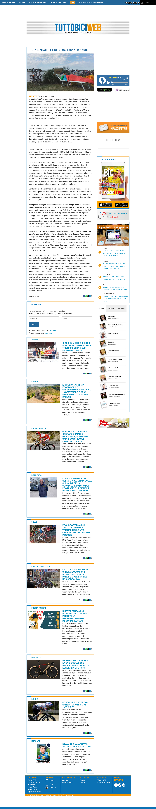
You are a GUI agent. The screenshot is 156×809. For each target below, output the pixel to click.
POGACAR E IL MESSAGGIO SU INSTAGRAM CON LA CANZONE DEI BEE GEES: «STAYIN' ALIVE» (114, 253)
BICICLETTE (36, 657)
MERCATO (35, 741)
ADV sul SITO (101, 780)
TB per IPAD (32, 780)
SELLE (34, 522)
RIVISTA (12, 2)
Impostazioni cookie (34, 791)
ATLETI (31, 2)
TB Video (83, 780)
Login (146, 2)
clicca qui (52, 330)
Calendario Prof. (67, 782)
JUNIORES (35, 340)
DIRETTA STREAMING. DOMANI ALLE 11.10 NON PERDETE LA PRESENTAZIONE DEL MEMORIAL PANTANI (74, 616)
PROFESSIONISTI (38, 428)
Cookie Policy (32, 789)
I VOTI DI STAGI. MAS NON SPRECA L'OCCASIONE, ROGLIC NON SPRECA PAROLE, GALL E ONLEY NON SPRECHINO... (75, 574)
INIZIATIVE (34, 96)
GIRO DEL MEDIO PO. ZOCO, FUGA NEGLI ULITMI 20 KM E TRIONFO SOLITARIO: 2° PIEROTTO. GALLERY (76, 346)
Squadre (65, 780)
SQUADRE (21, 2)
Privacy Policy (32, 787)
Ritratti (51, 780)
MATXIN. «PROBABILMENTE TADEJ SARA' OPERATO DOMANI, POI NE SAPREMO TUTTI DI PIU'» (114, 266)
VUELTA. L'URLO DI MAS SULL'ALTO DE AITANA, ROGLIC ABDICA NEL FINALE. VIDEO (115, 298)
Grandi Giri (111, 308)
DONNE (34, 699)
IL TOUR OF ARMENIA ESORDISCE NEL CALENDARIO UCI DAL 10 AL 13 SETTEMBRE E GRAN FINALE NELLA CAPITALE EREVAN (76, 390)
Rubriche (101, 308)
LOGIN (34, 325)
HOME (4, 2)
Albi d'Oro (52, 787)
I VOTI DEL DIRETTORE (40, 566)
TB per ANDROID (34, 782)
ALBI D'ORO (62, 2)
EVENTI (34, 381)
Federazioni (121, 308)
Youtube (82, 782)
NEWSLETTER (98, 2)
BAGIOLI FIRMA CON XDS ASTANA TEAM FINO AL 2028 (76, 745)
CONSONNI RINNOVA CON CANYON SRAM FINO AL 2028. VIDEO (75, 705)
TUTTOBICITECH (84, 2)
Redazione (31, 784)
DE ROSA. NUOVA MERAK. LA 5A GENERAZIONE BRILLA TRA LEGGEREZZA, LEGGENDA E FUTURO (76, 664)
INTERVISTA (36, 475)
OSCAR (52, 2)
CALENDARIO (41, 2)
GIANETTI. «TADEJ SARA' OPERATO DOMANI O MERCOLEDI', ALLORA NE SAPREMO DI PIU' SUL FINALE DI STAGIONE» (75, 436)
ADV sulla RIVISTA (103, 782)
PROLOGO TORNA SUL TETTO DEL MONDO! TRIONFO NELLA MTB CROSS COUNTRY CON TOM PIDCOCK (76, 530)
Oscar (51, 784)
